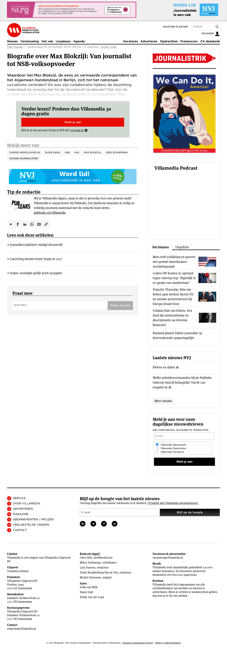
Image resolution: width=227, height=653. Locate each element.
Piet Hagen (15, 47)
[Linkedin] (114, 524)
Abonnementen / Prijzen (33, 519)
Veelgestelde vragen (31, 524)
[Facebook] (104, 524)
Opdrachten (169, 41)
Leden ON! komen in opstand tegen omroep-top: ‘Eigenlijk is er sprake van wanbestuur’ (174, 278)
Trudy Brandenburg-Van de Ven (99, 572)
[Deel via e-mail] (39, 223)
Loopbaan (63, 41)
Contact (20, 530)
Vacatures (130, 41)
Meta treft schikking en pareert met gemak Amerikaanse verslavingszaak (174, 261)
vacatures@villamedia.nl (168, 557)
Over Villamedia (26, 503)
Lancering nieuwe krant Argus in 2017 (36, 259)
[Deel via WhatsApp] (31, 223)
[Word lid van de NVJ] (187, 10)
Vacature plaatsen (175, 26)
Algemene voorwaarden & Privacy (137, 642)
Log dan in (77, 130)
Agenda (79, 41)
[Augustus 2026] (184, 58)
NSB (67, 152)
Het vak (47, 41)
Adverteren (148, 41)
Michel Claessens (90, 577)
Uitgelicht (182, 247)
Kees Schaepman (117, 152)
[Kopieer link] (46, 223)
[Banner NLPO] (71, 10)
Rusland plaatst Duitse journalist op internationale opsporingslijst (177, 335)
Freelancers (189, 41)
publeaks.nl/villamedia (50, 213)
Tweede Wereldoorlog (24, 152)
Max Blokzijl (92, 152)
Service (19, 498)
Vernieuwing (29, 41)
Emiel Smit (86, 592)
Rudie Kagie (52, 152)
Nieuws (12, 41)
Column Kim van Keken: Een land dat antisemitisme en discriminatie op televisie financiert (172, 318)
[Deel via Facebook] (17, 223)
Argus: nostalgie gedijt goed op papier (36, 273)
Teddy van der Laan (92, 597)
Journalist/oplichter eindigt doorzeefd (36, 245)
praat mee (108, 47)
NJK (76, 152)
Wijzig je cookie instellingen (168, 642)
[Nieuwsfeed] (82, 524)
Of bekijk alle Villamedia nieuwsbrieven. (173, 503)
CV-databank (210, 41)
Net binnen (160, 247)
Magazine (21, 514)
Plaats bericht (120, 305)
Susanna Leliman (17, 571)
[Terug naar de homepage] (23, 30)
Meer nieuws (163, 401)
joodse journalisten (23, 158)
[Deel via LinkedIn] (24, 223)
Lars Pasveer (87, 567)
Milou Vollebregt (90, 562)
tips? (96, 554)
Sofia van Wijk (89, 587)
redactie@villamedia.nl (21, 629)
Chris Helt (86, 557)
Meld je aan (73, 122)
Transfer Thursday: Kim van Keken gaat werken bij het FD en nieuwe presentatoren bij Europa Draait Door (173, 296)
